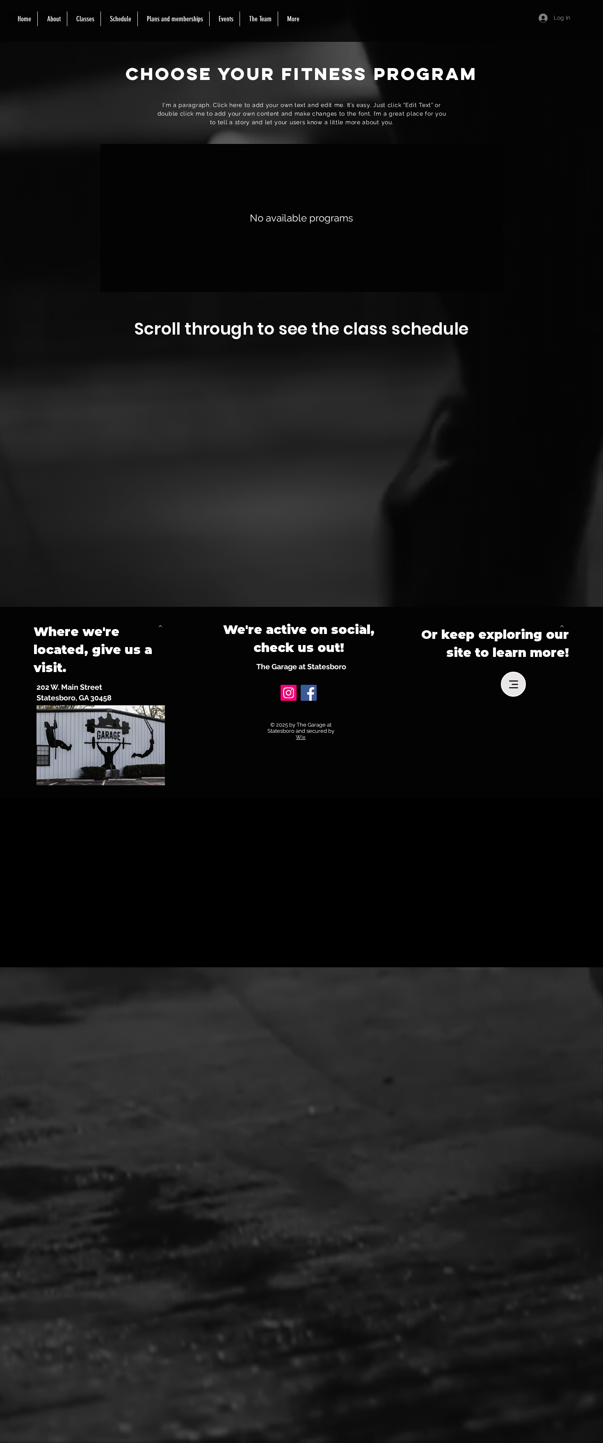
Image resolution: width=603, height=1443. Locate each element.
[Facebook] (309, 693)
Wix (301, 737)
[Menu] (513, 684)
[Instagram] (289, 693)
